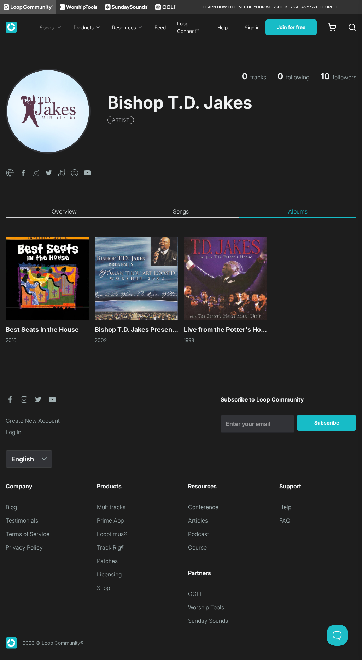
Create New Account (33, 420)
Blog (11, 507)
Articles (198, 520)
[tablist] (181, 211)
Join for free (291, 27)
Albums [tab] (298, 211)
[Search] (352, 27)
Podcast (198, 533)
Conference (203, 507)
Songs (47, 27)
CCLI (194, 593)
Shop (103, 587)
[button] (10, 172)
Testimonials (22, 520)
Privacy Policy (24, 547)
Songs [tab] (181, 211)
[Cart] (332, 27)
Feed (160, 27)
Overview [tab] (64, 211)
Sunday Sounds (208, 620)
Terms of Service (27, 533)
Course (197, 547)
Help (222, 27)
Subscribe (326, 423)
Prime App (110, 520)
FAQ (284, 520)
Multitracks (111, 507)
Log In (13, 432)
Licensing (109, 574)
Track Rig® (111, 547)
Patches (107, 560)
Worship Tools (206, 607)
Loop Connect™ (188, 27)
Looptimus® (112, 533)
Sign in (252, 27)
